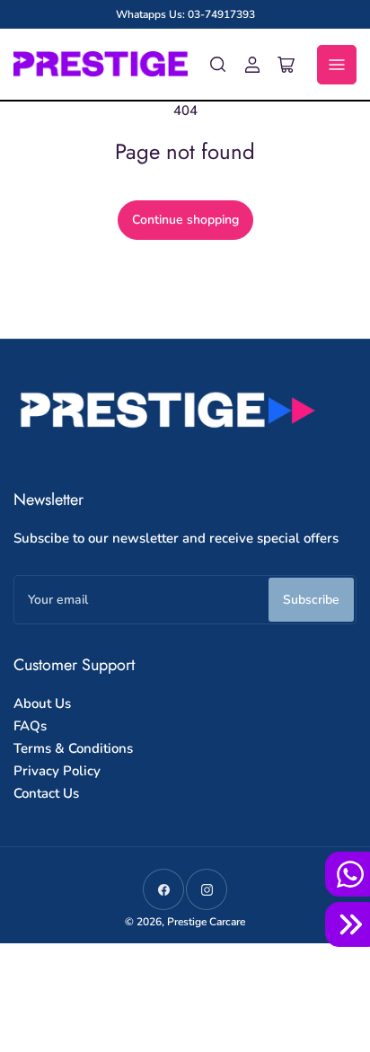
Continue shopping (185, 219)
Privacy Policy (57, 771)
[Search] (218, 64)
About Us (42, 703)
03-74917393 (221, 14)
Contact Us (46, 793)
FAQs (30, 726)
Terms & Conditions (73, 748)
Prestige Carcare (206, 922)
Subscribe (311, 599)
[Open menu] (337, 64)
